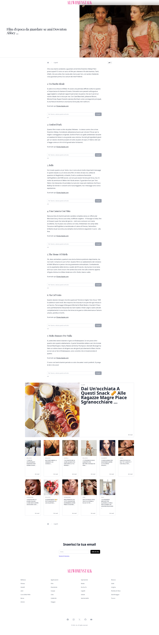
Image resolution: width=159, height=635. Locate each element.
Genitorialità (85, 598)
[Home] (48, 63)
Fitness (23, 583)
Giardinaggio (115, 594)
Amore (23, 602)
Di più (98, 114)
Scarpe (53, 591)
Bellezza (23, 580)
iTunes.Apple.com (62, 106)
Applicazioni (54, 580)
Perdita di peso (115, 591)
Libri (22, 591)
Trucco (113, 598)
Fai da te (83, 587)
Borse (22, 598)
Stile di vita (95, 552)
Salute (83, 594)
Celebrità (53, 598)
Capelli (56, 62)
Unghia (113, 587)
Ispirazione (84, 580)
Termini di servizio (64, 556)
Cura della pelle (25, 594)
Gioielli (23, 587)
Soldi (112, 583)
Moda (82, 583)
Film (52, 583)
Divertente (54, 587)
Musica (113, 580)
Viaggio (53, 602)
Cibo (52, 594)
